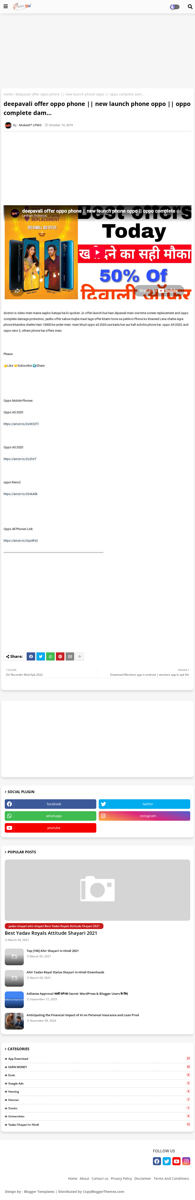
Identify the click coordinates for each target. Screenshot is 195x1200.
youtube (53, 827)
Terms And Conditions (171, 1178)
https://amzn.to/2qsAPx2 (21, 540)
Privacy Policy (121, 1178)
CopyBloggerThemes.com (103, 1191)
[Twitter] (40, 656)
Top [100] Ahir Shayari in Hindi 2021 (53, 951)
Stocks (98, 1108)
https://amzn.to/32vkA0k (21, 494)
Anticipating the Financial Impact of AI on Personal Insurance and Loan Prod (83, 1015)
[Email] (70, 656)
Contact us (100, 1178)
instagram (148, 816)
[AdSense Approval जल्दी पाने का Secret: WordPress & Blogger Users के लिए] (14, 999)
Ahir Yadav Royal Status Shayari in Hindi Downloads (65, 972)
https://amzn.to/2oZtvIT (20, 459)
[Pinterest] (60, 656)
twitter (148, 804)
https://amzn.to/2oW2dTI (21, 424)
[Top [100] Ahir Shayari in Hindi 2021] (14, 957)
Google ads (98, 1083)
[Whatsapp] (50, 656)
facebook (54, 804)
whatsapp (54, 816)
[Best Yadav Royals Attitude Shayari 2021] (97, 890)
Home (8, 94)
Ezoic (98, 1075)
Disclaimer (142, 1178)
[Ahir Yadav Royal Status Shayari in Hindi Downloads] (14, 978)
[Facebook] (31, 656)
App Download (99, 1058)
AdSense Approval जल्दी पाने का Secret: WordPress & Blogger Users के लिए (77, 993)
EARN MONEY (99, 1067)
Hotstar (98, 1100)
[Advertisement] (97, 51)
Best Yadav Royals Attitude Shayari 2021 (51, 933)
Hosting (98, 1091)
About (84, 1178)
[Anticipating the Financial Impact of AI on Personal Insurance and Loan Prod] (14, 1021)
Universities (98, 1116)
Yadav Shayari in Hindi (99, 1124)
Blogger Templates (39, 1191)
